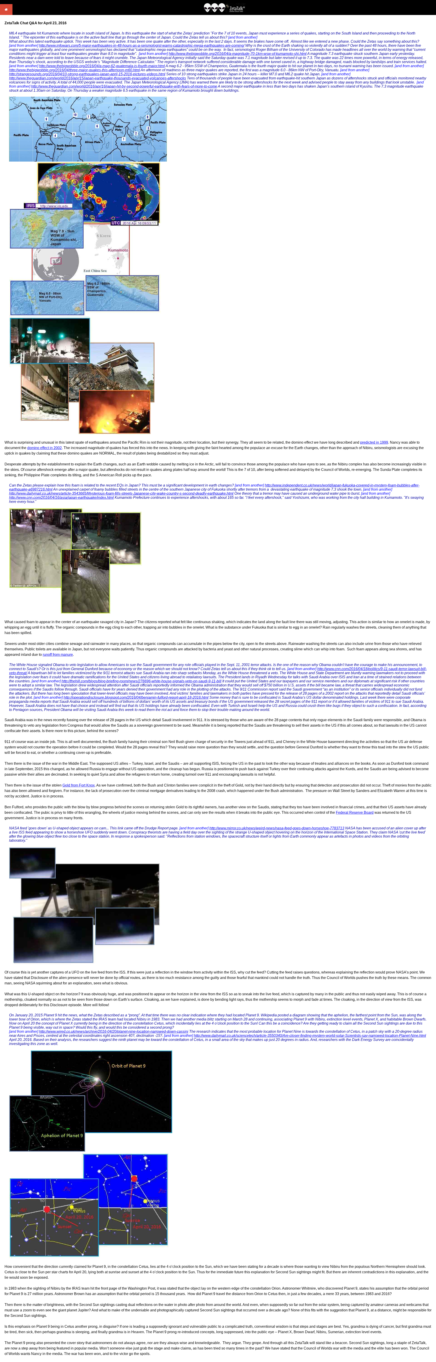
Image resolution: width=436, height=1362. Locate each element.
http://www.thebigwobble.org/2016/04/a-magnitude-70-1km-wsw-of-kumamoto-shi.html (238, 54)
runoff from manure (58, 654)
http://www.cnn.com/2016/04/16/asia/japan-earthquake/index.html (61, 497)
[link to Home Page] (6, 14)
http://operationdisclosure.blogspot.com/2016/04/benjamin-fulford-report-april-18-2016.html (136, 697)
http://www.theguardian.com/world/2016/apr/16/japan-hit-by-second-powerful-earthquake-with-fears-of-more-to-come (124, 86)
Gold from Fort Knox (78, 785)
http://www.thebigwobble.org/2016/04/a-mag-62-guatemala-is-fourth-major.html (102, 66)
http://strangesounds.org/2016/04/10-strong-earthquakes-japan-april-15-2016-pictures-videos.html (87, 74)
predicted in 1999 (374, 442)
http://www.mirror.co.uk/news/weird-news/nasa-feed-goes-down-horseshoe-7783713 (276, 828)
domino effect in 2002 (44, 448)
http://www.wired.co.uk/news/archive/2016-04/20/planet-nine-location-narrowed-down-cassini (113, 1031)
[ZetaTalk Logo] (224, 11)
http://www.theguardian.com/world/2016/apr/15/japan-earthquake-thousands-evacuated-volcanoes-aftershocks (97, 78)
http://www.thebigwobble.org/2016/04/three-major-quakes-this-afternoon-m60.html (74, 70)
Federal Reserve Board (355, 812)
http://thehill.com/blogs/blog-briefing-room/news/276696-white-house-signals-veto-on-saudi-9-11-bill (141, 681)
